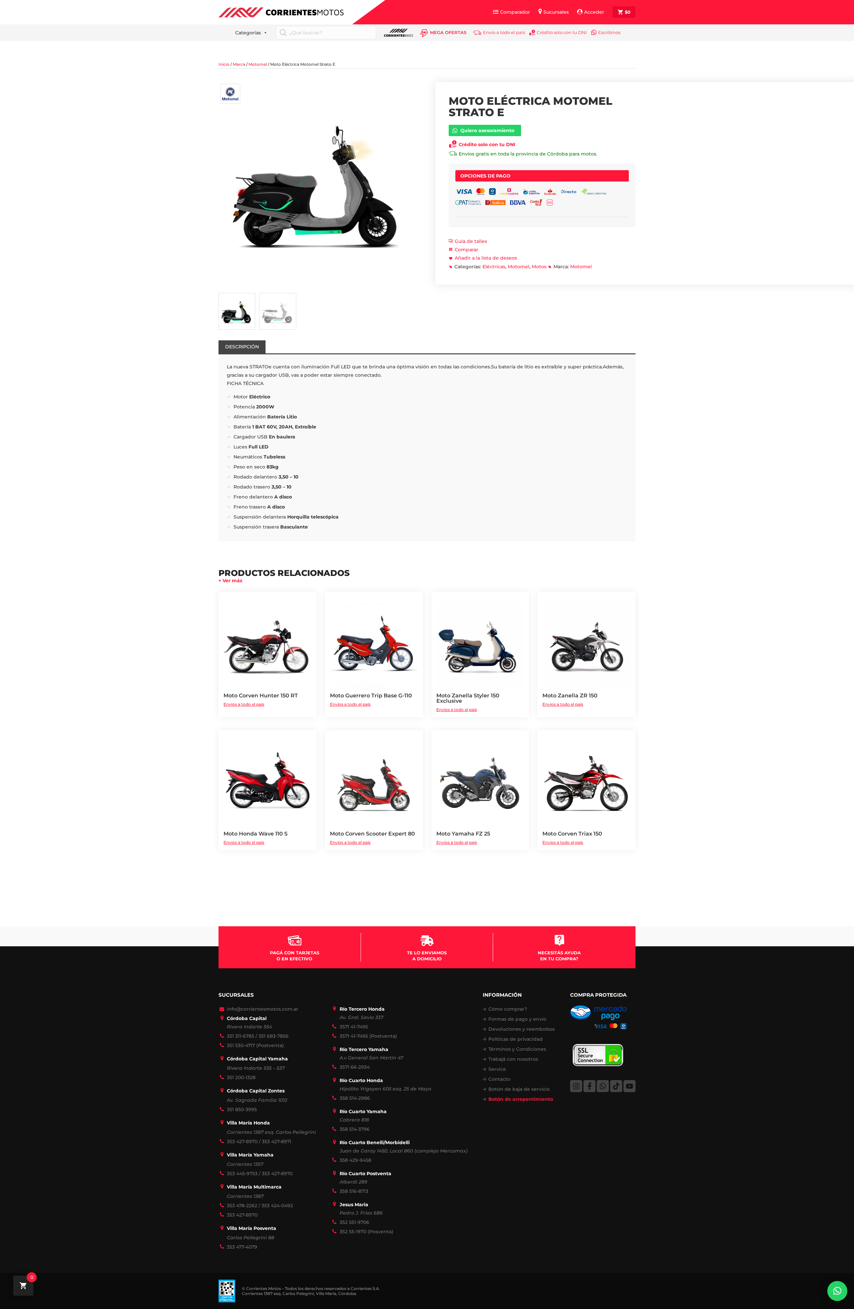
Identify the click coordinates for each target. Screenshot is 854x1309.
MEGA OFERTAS (448, 32)
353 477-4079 (242, 1247)
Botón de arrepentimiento (520, 1099)
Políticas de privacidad (515, 1039)
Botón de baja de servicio (519, 1089)
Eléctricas (493, 267)
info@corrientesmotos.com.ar (262, 1009)
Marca (239, 64)
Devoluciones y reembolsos (521, 1029)
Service (497, 1069)
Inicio (224, 64)
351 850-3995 (242, 1109)
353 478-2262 (242, 1206)
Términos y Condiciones (517, 1049)
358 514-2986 (355, 1098)
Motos (539, 267)
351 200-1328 (241, 1077)
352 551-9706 (354, 1222)
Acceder (594, 12)
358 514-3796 (355, 1129)
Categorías (248, 33)
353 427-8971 (276, 1141)
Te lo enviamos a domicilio (427, 955)
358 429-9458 (355, 1160)
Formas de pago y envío (517, 1019)
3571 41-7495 (354, 1027)
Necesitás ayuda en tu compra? (559, 955)
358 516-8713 (354, 1191)
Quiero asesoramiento (487, 130)
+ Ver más (230, 580)
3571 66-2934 (355, 1067)
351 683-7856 (274, 1036)
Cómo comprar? (507, 1009)
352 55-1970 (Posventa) (366, 1232)
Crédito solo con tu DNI (562, 32)
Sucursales (556, 12)
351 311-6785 (240, 1036)
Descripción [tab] (242, 347)
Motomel (258, 64)
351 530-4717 (241, 1045)
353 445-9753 (242, 1174)
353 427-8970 (242, 1141)
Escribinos (609, 32)
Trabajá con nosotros (513, 1059)
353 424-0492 (277, 1206)
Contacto (499, 1079)
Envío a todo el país (504, 32)
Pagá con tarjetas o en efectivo (294, 955)
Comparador (515, 12)
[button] (837, 1291)
